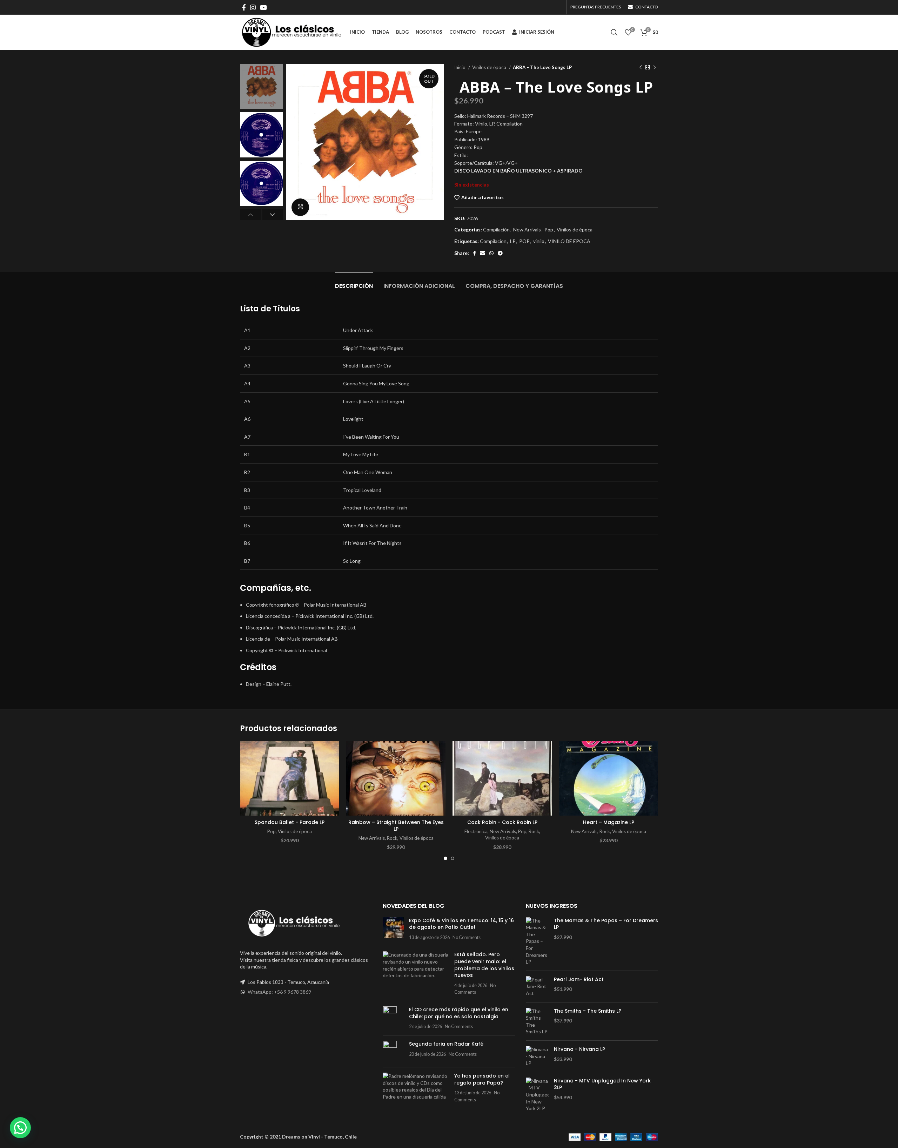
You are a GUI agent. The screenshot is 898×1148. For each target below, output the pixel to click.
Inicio (460, 67)
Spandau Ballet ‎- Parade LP (289, 822)
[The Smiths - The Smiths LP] (537, 1021)
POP (524, 241)
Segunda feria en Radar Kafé (446, 1043)
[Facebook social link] (244, 7)
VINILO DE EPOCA (569, 241)
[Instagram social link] (253, 7)
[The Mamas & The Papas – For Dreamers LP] (537, 941)
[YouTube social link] (263, 7)
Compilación (496, 229)
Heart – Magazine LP (608, 822)
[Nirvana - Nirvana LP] (537, 1056)
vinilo (538, 241)
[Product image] (395, 778)
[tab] (354, 282)
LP (513, 241)
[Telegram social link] (500, 253)
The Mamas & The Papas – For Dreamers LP (606, 924)
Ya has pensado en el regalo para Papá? (482, 1079)
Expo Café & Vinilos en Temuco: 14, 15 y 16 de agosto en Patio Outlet (461, 924)
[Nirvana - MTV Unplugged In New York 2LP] (537, 1095)
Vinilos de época (489, 67)
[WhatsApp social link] (491, 253)
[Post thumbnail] (393, 929)
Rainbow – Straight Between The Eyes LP (396, 826)
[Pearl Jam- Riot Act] (537, 986)
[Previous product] (640, 67)
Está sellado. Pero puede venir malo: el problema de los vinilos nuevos (484, 965)
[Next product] (654, 67)
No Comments (467, 937)
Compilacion (493, 241)
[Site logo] (291, 32)
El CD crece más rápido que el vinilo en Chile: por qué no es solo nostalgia (458, 1013)
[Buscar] (614, 32)
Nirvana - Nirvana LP (579, 1049)
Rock (392, 838)
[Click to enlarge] (300, 207)
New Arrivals (527, 229)
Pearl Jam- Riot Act (579, 979)
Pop (548, 229)
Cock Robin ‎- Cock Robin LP (502, 822)
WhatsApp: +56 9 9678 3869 (279, 992)
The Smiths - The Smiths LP (587, 1011)
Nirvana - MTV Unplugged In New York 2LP (602, 1084)
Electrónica (476, 831)
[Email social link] (482, 253)
